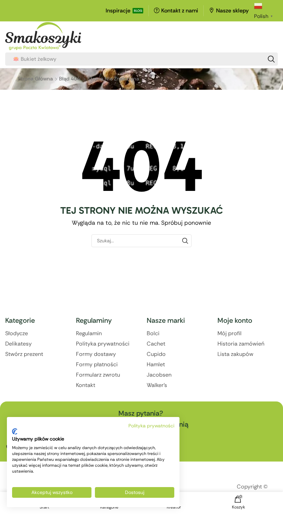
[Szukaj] (271, 59)
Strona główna (35, 78)
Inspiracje (118, 10)
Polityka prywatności (151, 426)
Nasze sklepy (232, 10)
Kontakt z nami (179, 10)
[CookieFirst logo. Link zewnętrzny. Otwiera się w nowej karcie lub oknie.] (14, 431)
